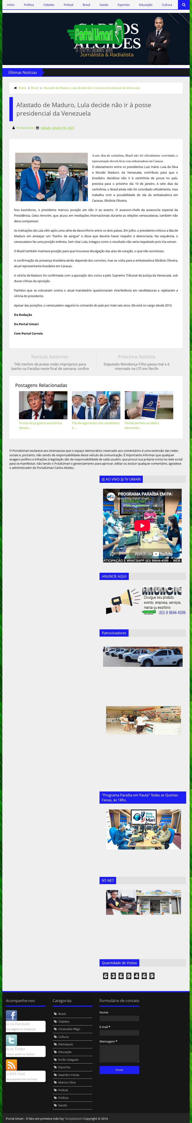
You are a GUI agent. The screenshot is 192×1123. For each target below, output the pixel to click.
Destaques (65, 1044)
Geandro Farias (68, 1075)
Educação (145, 5)
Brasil (86, 5)
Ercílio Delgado (68, 1059)
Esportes (124, 5)
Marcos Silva (67, 1082)
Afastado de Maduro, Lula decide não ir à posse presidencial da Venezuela (91, 88)
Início (11, 5)
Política (29, 5)
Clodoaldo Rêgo (69, 1029)
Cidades (48, 5)
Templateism (74, 1118)
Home (22, 88)
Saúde (104, 5)
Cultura (167, 5)
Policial (68, 5)
